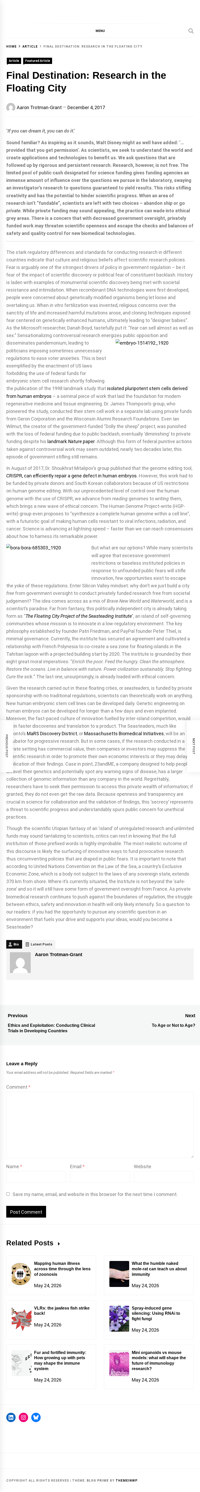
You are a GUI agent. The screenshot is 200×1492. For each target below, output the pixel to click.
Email (77, 1166)
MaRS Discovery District (52, 733)
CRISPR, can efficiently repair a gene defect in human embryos (71, 475)
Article (14, 61)
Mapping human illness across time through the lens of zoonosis (62, 1269)
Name (14, 1166)
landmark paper (71, 441)
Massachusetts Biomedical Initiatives (124, 733)
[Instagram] (23, 1417)
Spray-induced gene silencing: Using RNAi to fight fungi (156, 1313)
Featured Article (37, 61)
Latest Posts (41, 944)
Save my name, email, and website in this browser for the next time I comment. (95, 1194)
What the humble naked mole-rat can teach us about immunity (159, 1269)
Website (142, 1166)
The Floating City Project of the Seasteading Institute (79, 616)
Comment (18, 1087)
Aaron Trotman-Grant (39, 107)
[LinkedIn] (11, 1417)
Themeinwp (126, 1480)
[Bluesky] (36, 1417)
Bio (16, 944)
